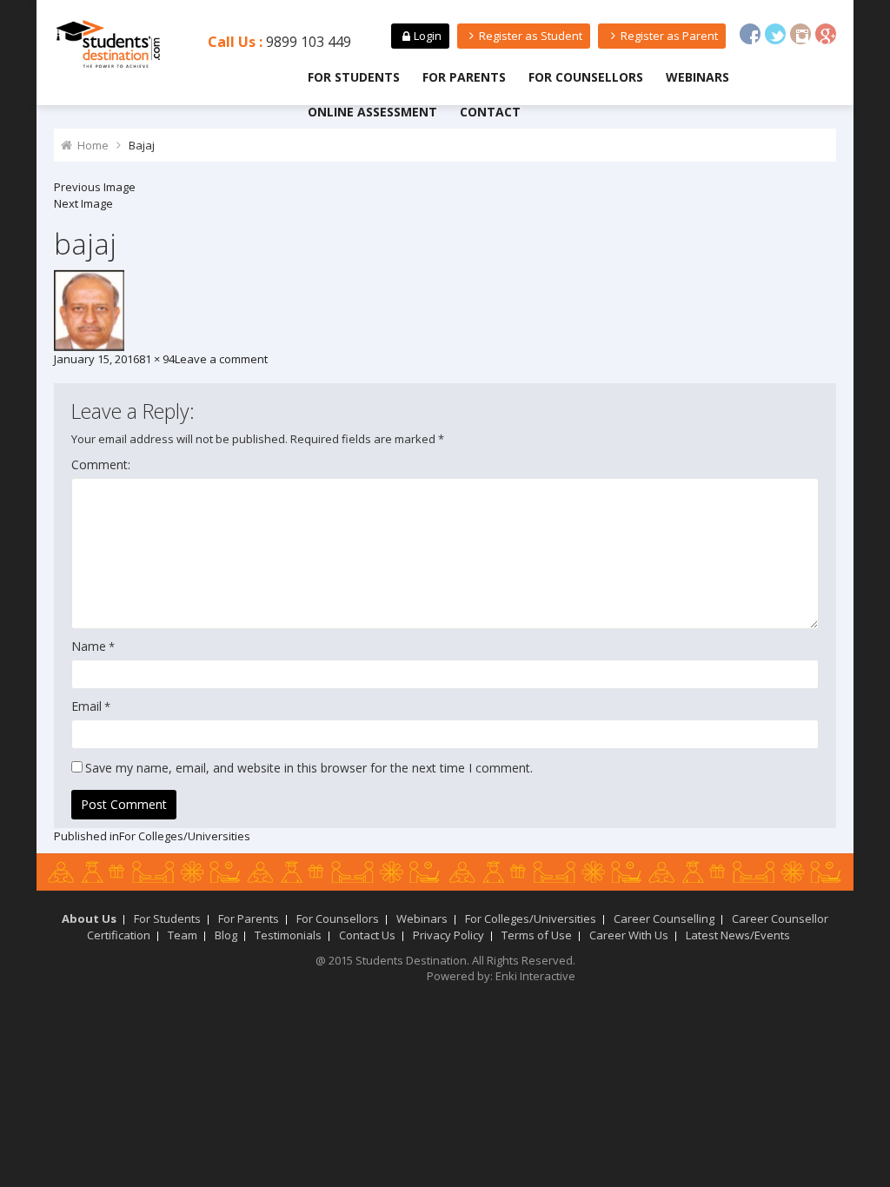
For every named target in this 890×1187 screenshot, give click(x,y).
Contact (490, 111)
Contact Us (367, 935)
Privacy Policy (448, 935)
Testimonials (288, 935)
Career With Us (628, 935)
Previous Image (95, 187)
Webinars (697, 77)
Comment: (100, 464)
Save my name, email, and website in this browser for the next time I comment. (309, 767)
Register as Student (530, 35)
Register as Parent (669, 35)
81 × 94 (157, 359)
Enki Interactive (535, 976)
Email (86, 706)
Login (428, 35)
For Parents (464, 77)
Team (182, 935)
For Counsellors (585, 77)
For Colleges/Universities (530, 918)
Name (88, 646)
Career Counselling (664, 918)
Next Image (83, 203)
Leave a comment (221, 359)
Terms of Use (536, 935)
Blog (226, 935)
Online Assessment (372, 111)
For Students (354, 77)
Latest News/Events (738, 935)
